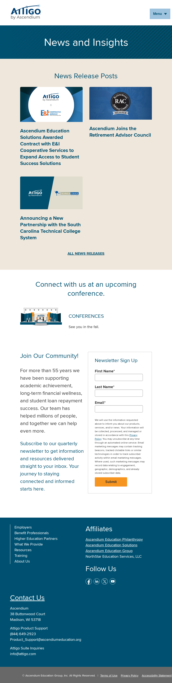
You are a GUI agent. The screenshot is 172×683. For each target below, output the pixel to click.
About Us (22, 561)
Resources (22, 549)
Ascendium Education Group (109, 550)
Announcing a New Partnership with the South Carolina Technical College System (50, 227)
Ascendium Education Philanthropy (114, 539)
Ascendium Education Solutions (111, 545)
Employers (23, 527)
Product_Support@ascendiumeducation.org (45, 639)
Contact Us (27, 597)
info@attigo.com (23, 653)
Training (20, 555)
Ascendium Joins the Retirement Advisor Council (120, 132)
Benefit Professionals (31, 532)
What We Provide (28, 544)
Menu (157, 14)
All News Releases (86, 253)
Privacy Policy (129, 675)
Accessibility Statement (157, 675)
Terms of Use (108, 675)
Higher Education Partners (35, 538)
